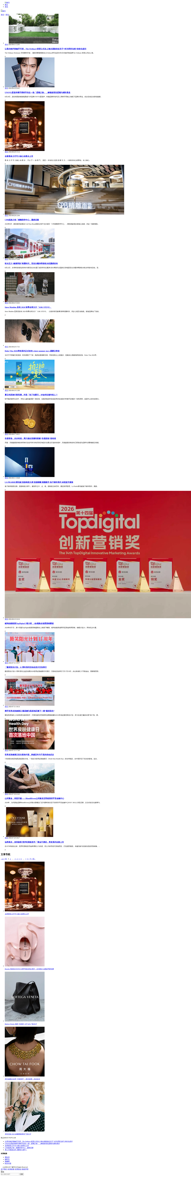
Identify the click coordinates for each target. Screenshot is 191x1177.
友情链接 (11, 1169)
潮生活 (7, 1157)
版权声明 (25, 1169)
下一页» (32, 859)
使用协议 (18, 1169)
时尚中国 (8, 1163)
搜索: (2, 1172)
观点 (6, 4)
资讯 (6, 7)
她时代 (7, 1159)
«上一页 (4, 859)
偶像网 (7, 1161)
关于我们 (4, 1169)
